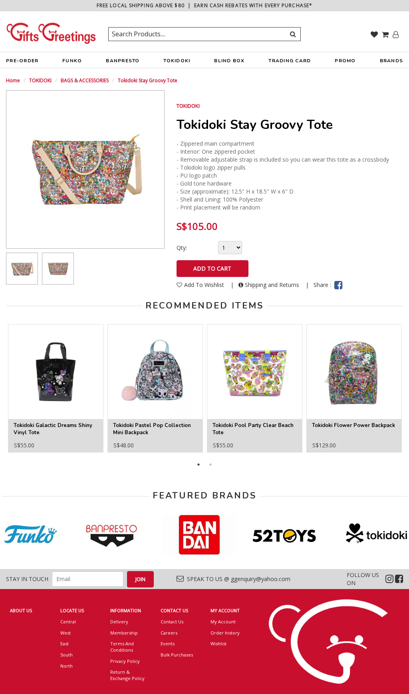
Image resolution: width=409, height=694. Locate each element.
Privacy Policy (125, 661)
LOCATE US (72, 610)
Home (13, 80)
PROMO (345, 60)
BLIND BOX (229, 60)
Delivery (119, 622)
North (66, 666)
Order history (225, 633)
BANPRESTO (122, 60)
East (64, 644)
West (65, 633)
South (66, 655)
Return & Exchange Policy (127, 675)
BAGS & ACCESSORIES (85, 80)
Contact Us (172, 622)
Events (168, 644)
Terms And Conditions (122, 647)
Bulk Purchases (177, 655)
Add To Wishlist (205, 285)
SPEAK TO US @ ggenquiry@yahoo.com (237, 579)
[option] (22, 269)
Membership (124, 633)
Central (68, 622)
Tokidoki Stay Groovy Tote (147, 80)
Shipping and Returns (272, 285)
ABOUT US (21, 610)
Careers (169, 633)
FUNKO (72, 60)
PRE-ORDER (22, 60)
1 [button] (199, 465)
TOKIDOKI (176, 60)
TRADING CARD (289, 60)
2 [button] (210, 465)
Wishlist (218, 644)
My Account (223, 622)
